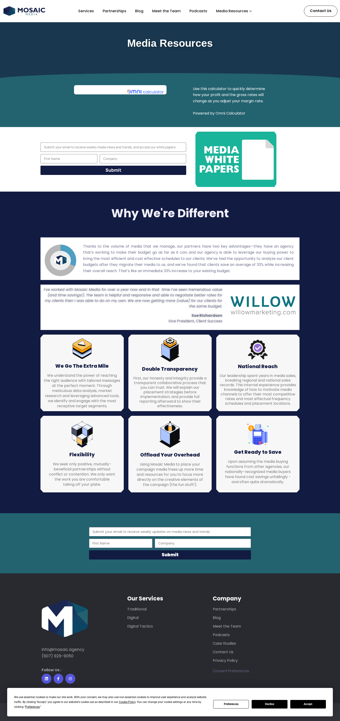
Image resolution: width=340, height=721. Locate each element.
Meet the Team (166, 11)
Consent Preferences (231, 670)
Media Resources (232, 11)
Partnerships (114, 11)
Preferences (231, 704)
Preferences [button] (32, 707)
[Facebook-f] (58, 679)
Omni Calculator (230, 113)
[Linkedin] (46, 679)
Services (86, 11)
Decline (269, 704)
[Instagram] (70, 679)
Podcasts (198, 11)
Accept (308, 704)
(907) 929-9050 (58, 656)
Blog (139, 11)
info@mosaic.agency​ (63, 649)
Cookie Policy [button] (127, 702)
